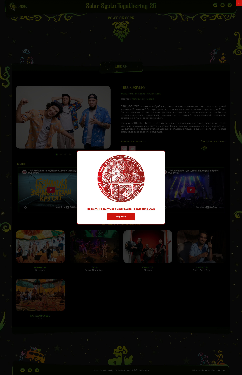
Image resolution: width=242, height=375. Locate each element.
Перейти (121, 217)
